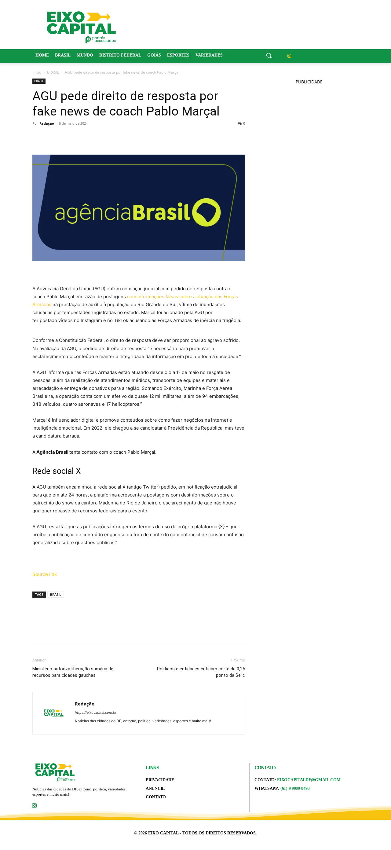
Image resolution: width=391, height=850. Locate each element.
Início (36, 72)
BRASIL (53, 72)
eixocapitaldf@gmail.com (308, 780)
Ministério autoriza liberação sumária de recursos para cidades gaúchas (72, 672)
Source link (44, 574)
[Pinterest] (66, 137)
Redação (46, 123)
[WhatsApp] (81, 137)
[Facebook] (38, 137)
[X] (52, 137)
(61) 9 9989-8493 (294, 788)
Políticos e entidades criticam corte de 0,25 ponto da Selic (201, 672)
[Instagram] (289, 56)
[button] (269, 55)
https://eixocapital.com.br (95, 712)
